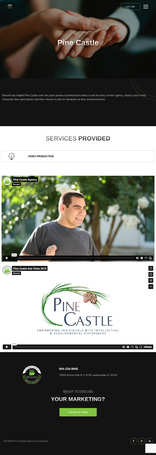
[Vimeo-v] (141, 441)
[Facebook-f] (133, 441)
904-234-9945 (68, 368)
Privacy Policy (42, 441)
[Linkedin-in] (149, 441)
